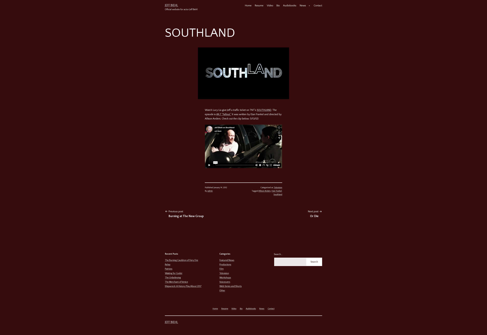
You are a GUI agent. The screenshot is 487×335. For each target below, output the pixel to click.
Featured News (226, 260)
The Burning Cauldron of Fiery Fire (181, 260)
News (303, 5)
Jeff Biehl (171, 5)
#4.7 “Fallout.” (223, 114)
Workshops (225, 277)
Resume (259, 5)
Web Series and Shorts (230, 286)
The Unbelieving (173, 277)
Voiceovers (224, 282)
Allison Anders (265, 191)
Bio (278, 5)
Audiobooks (289, 5)
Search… (278, 254)
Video (270, 5)
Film (221, 269)
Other (222, 290)
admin (210, 191)
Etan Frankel (277, 191)
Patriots (168, 269)
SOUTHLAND (264, 110)
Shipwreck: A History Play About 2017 (183, 286)
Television (278, 187)
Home (248, 5)
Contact (318, 5)
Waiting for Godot (173, 273)
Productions (225, 264)
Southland (278, 194)
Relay (167, 264)
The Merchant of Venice (176, 282)
